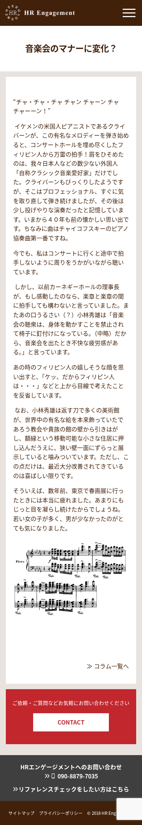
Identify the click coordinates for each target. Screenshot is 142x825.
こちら (120, 789)
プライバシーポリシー (61, 813)
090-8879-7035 (78, 776)
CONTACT (71, 722)
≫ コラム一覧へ (108, 666)
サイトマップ (21, 813)
